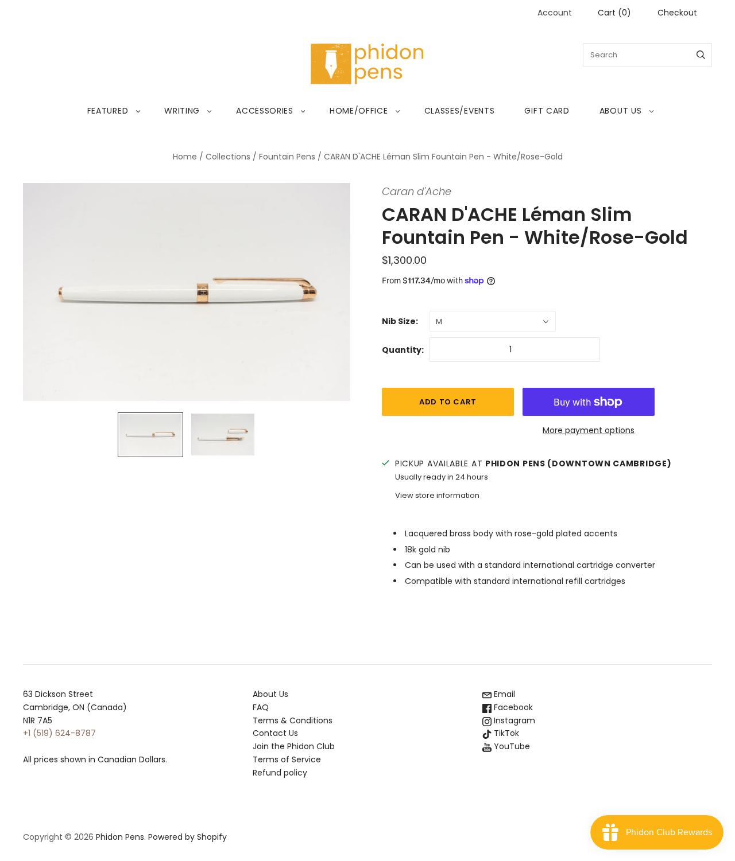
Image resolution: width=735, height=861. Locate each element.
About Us (620, 110)
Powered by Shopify (187, 837)
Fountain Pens (287, 156)
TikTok (505, 733)
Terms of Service (287, 759)
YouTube (511, 746)
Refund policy (280, 772)
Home (185, 156)
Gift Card (546, 110)
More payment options (589, 430)
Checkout (677, 12)
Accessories (264, 110)
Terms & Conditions (292, 720)
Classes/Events (459, 110)
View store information (437, 495)
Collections (228, 156)
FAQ (261, 707)
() (614, 12)
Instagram (513, 720)
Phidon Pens (120, 837)
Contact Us (275, 733)
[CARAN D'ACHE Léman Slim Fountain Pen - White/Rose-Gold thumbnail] (150, 434)
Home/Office (359, 110)
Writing (182, 110)
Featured (108, 110)
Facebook (512, 707)
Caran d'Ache (416, 191)
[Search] (701, 55)
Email (503, 694)
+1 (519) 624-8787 (59, 733)
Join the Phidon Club (294, 746)
